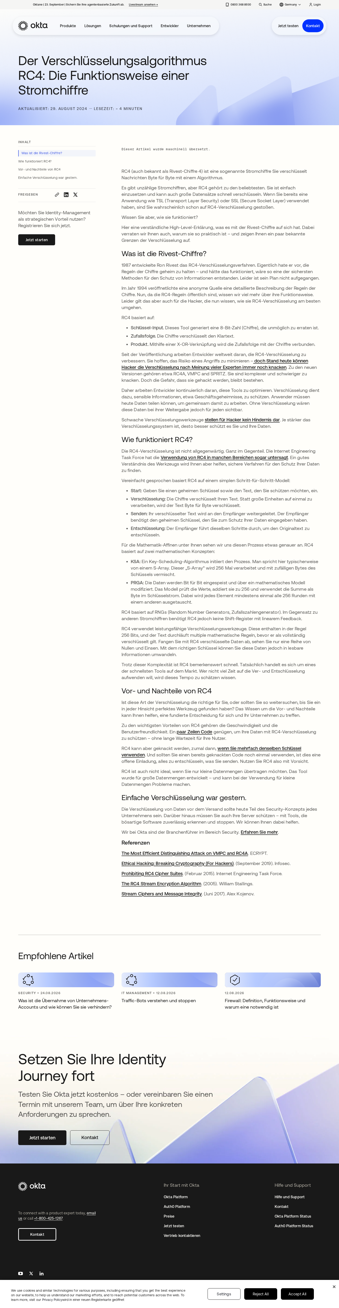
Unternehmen (199, 26)
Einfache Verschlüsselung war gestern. (47, 177)
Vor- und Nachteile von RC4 (39, 169)
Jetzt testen (288, 26)
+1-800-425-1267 (48, 1218)
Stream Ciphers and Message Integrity (162, 893)
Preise (169, 1216)
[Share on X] (75, 194)
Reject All (261, 1294)
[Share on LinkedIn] (66, 194)
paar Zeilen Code (194, 731)
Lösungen (92, 26)
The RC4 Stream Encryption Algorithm (161, 883)
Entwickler (170, 26)
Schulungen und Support (130, 26)
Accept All (297, 1294)
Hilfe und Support (290, 1197)
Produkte (68, 26)
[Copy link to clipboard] (57, 194)
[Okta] (33, 26)
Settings (224, 1294)
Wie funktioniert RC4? (35, 161)
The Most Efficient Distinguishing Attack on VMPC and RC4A (185, 853)
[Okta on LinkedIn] (41, 1274)
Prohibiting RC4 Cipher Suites (152, 873)
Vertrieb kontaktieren (182, 1235)
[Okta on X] (31, 1274)
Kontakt (313, 26)
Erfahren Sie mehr (259, 832)
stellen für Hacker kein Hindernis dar (242, 419)
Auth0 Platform (177, 1206)
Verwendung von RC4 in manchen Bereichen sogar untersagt (224, 457)
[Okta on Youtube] (20, 1274)
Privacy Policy (83, 1300)
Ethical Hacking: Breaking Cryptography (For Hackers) (178, 863)
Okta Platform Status (293, 1216)
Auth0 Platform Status (294, 1226)
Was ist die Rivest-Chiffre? (42, 153)
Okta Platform (176, 1197)
